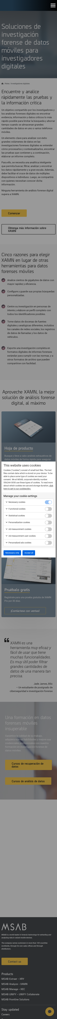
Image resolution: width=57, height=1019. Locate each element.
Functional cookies (16, 509)
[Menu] (53, 5)
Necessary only (12, 553)
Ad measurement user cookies (22, 536)
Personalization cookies (19, 522)
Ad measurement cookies (19, 529)
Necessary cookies (16, 502)
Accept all (28, 553)
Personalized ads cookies (19, 542)
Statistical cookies (16, 515)
